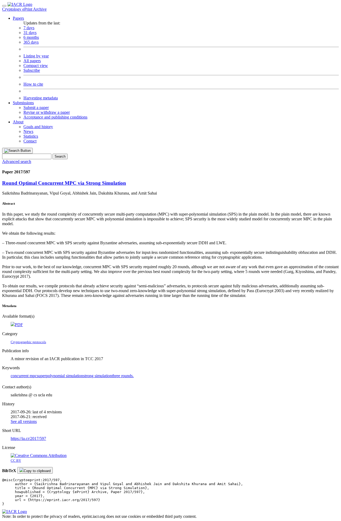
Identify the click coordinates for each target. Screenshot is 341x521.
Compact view (35, 65)
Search (60, 156)
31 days (29, 32)
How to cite (33, 84)
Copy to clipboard (37, 471)
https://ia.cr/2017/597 (28, 438)
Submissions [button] (23, 102)
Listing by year (36, 56)
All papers (32, 60)
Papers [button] (18, 18)
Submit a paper (36, 107)
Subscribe (31, 70)
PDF (19, 324)
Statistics (30, 136)
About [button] (18, 122)
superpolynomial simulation (60, 375)
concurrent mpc (24, 375)
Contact (29, 141)
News (28, 131)
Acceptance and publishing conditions (55, 117)
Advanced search (16, 161)
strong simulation (97, 375)
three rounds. (123, 375)
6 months (31, 37)
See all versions (24, 421)
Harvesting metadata (40, 98)
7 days (28, 28)
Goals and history (38, 126)
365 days (31, 42)
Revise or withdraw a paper (46, 112)
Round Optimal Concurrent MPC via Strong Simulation (64, 183)
